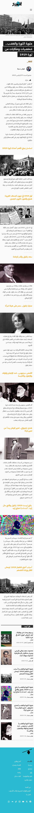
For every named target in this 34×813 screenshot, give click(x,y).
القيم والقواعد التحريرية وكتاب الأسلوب (20, 791)
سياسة (30, 765)
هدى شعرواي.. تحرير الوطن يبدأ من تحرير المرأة (18, 429)
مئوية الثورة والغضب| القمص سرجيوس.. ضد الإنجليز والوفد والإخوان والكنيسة (18, 724)
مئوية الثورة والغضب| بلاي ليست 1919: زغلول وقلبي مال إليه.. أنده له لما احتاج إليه (18, 688)
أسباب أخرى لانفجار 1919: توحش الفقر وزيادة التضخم (18, 569)
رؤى (31, 772)
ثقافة (30, 61)
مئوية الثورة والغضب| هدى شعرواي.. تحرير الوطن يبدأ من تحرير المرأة (18, 706)
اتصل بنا (28, 794)
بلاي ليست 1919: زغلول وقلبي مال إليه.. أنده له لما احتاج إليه (17, 507)
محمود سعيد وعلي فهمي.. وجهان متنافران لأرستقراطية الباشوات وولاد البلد (17, 651)
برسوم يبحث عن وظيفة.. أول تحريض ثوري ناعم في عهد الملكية (17, 633)
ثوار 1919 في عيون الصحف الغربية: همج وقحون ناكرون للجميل (18, 197)
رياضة (19, 772)
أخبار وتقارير (17, 761)
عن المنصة (28, 787)
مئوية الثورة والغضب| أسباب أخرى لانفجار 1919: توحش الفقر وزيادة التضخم (19, 670)
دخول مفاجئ (28, 780)
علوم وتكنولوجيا (27, 776)
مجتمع (30, 769)
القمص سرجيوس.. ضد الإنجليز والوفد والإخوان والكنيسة (17, 374)
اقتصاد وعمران (16, 765)
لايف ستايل (17, 776)
